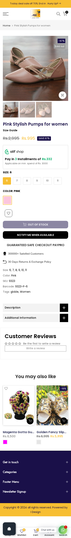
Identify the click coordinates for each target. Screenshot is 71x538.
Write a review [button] (35, 348)
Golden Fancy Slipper (53, 432)
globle (15, 292)
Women (25, 292)
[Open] (9, 528)
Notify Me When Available (35, 235)
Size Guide (10, 130)
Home (6, 25)
